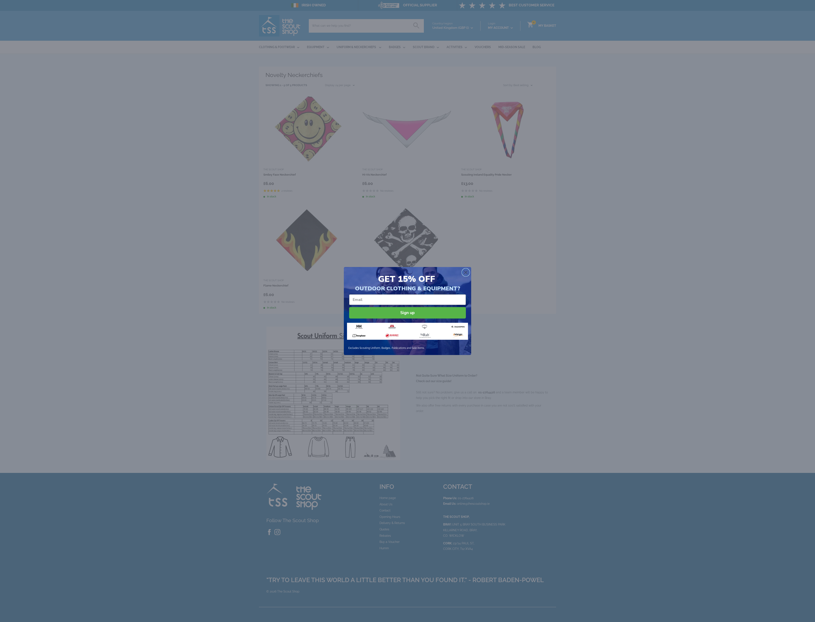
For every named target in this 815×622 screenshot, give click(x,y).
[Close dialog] (465, 272)
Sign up (407, 313)
